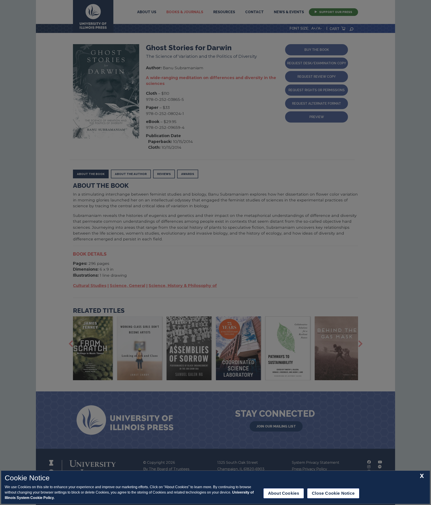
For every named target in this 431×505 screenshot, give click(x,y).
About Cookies (283, 493)
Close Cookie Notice (333, 493)
